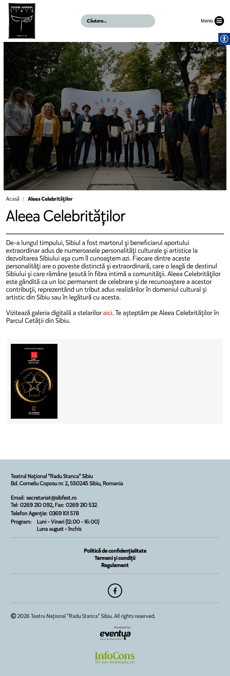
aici (107, 312)
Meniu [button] (207, 20)
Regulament (115, 565)
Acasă (12, 198)
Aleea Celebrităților (50, 199)
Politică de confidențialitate (115, 550)
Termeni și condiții (115, 558)
